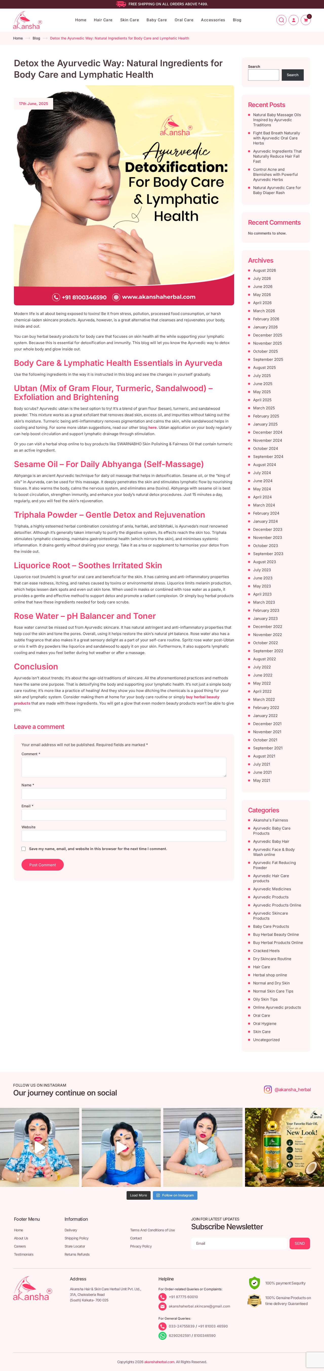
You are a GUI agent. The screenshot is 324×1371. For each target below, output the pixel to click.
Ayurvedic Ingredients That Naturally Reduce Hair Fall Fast (277, 156)
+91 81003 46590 (213, 1326)
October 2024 (265, 448)
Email (27, 806)
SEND (300, 1243)
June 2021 (262, 772)
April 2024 (262, 497)
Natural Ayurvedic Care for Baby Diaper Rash (277, 190)
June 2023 (262, 578)
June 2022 (262, 675)
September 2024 (268, 456)
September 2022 (268, 650)
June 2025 (262, 383)
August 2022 (264, 659)
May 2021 (261, 780)
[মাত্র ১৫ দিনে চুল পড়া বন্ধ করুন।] (202, 1147)
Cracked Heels (266, 950)
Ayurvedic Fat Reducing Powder (274, 865)
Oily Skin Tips (265, 999)
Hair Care (103, 19)
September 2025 (268, 359)
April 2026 (262, 302)
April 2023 (262, 594)
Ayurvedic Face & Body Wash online (274, 852)
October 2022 (265, 642)
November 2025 (267, 343)
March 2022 (264, 699)
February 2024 (266, 513)
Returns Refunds (77, 1254)
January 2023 (265, 618)
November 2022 (267, 634)
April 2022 (262, 691)
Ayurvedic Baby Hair (271, 841)
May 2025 (262, 391)
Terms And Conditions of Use (152, 1230)
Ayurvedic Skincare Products (270, 916)
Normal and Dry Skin (271, 983)
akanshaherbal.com (159, 1362)
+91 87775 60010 (183, 1297)
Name (28, 785)
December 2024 (267, 432)
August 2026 (264, 270)
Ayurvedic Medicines (272, 889)
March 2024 (264, 505)
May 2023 (262, 586)
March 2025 (264, 408)
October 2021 (265, 739)
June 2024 (263, 480)
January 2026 (265, 327)
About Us (21, 1238)
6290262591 (180, 1335)
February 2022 (266, 707)
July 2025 (262, 375)
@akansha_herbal (293, 1089)
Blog (237, 19)
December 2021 (267, 723)
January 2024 (265, 521)
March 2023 (264, 602)
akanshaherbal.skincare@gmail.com (199, 1306)
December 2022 (267, 626)
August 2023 (264, 561)
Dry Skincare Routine (272, 958)
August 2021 (264, 756)
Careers (20, 1246)
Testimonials (23, 1254)
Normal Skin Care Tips (273, 991)
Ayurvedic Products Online (277, 905)
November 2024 (267, 440)
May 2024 (262, 489)
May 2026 (262, 294)
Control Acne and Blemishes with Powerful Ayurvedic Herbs (275, 174)
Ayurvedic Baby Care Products (272, 831)
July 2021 (261, 764)
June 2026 (262, 286)
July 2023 (262, 569)
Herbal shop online (270, 975)
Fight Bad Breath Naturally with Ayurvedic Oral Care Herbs (276, 138)
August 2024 (264, 464)
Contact (136, 1238)
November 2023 (267, 537)
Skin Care (129, 19)
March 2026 (264, 310)
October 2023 (265, 545)
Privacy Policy (141, 1246)
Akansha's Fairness (270, 820)
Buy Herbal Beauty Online (276, 934)
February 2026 (266, 319)
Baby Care (157, 19)
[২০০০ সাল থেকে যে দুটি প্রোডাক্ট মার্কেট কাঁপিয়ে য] (39, 1147)
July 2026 (262, 278)
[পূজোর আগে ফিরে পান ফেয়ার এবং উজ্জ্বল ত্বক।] (121, 1147)
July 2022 (262, 667)
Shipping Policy (77, 1238)
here (152, 427)
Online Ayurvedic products (277, 1007)
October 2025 (265, 351)
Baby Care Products (271, 926)
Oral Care (184, 19)
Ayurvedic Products (271, 897)
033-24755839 (182, 1326)
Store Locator (75, 1246)
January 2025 (265, 424)
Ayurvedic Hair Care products (271, 878)
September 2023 (268, 553)
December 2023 (267, 529)
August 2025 (264, 367)
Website (28, 827)
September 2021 (267, 748)
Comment (31, 754)
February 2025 (266, 416)
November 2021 (267, 731)
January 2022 (265, 715)
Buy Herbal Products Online (278, 942)
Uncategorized (266, 1039)
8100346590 (205, 1335)
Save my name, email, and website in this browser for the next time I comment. (98, 849)
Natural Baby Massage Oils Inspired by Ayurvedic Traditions (277, 119)
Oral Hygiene (264, 1023)
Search (254, 66)
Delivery (71, 1230)
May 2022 (262, 683)
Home (80, 19)
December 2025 (267, 335)
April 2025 (262, 399)
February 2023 (266, 610)
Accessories (213, 19)
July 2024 (262, 472)
